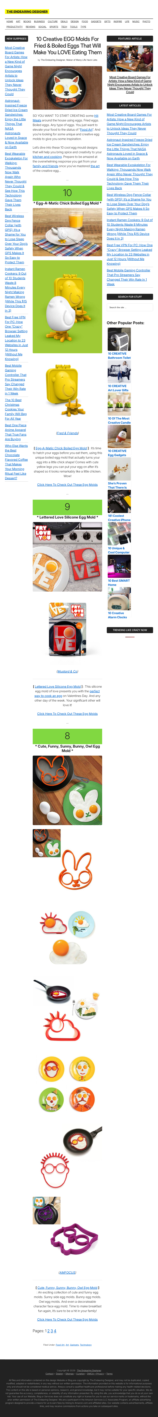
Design (59, 1373)
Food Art (86, 129)
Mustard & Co (67, 671)
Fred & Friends (67, 433)
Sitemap (69, 1373)
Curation (80, 1373)
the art (95, 166)
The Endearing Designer (89, 1370)
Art (67, 1344)
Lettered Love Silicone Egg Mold (58, 686)
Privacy (100, 1373)
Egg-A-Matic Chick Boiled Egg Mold (61, 448)
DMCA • (91, 1373)
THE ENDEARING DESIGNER (27, 11)
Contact (50, 1373)
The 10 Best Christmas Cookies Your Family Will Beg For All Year (16, 409)
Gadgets (74, 1344)
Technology (86, 1344)
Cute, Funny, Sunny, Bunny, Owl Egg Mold (67, 1288)
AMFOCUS (67, 1272)
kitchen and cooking (47, 157)
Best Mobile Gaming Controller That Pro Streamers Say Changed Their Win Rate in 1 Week (15, 379)
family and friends (45, 166)
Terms (109, 1373)
